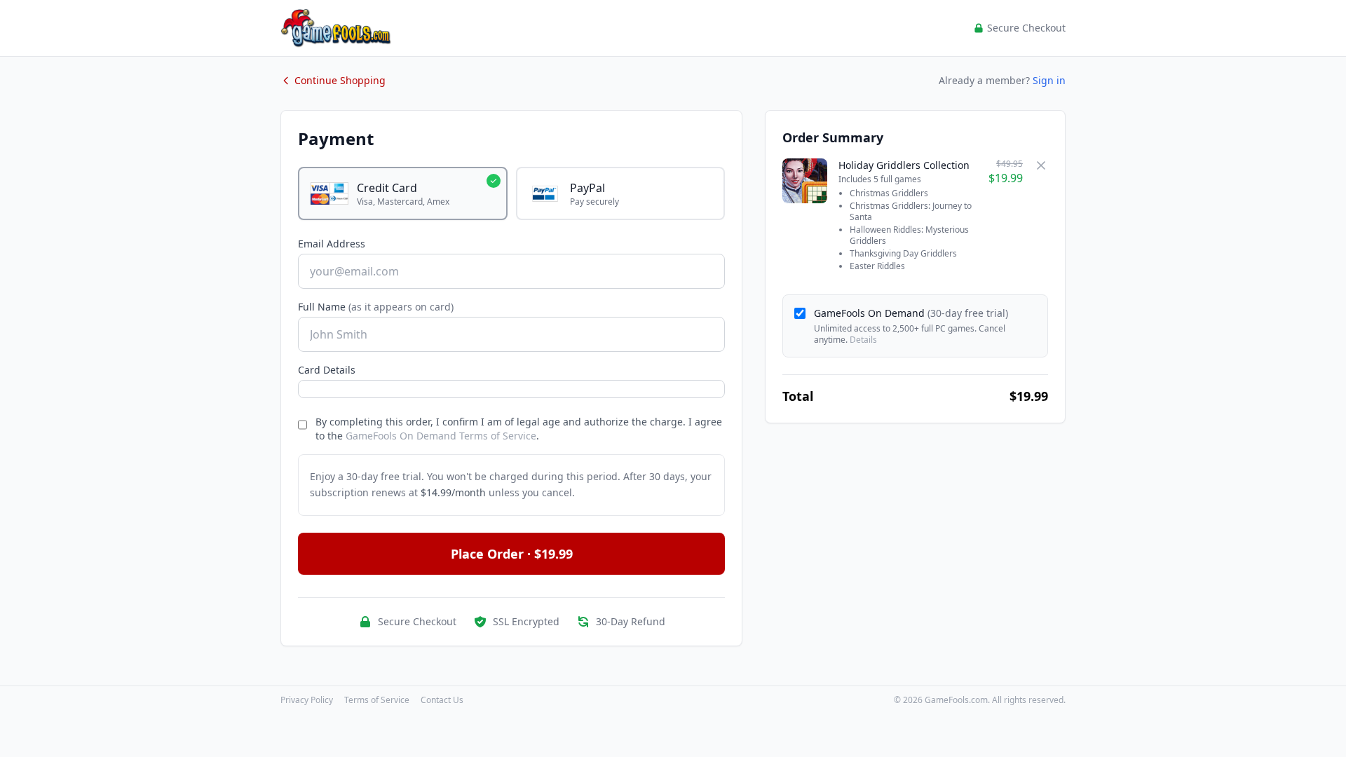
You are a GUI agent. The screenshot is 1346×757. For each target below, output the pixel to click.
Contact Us (442, 700)
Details (863, 340)
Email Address (331, 243)
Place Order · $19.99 (512, 553)
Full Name (376, 306)
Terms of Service (376, 700)
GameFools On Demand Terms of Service (441, 435)
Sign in (1049, 80)
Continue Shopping (340, 80)
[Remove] (1041, 165)
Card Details (326, 369)
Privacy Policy (306, 700)
